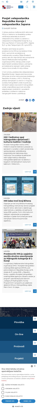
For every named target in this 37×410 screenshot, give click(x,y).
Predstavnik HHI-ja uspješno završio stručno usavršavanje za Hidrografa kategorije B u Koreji (18, 257)
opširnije (28, 172)
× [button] (34, 366)
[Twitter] (30, 101)
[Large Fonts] (3, 1)
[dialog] (18, 387)
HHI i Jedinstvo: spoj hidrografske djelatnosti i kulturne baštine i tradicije (17, 139)
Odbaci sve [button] (27, 401)
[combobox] (32, 366)
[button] (18, 406)
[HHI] (8, 7)
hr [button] (20, 7)
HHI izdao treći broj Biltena (17, 201)
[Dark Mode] (6, 1)
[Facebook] (26, 101)
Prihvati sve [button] (10, 401)
